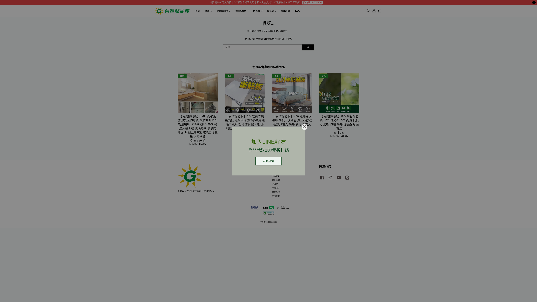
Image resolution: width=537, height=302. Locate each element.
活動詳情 (268, 161)
